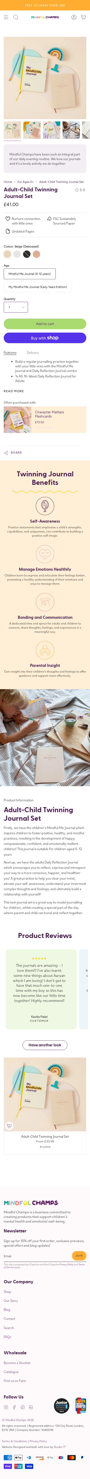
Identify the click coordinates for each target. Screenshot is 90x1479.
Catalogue (11, 1371)
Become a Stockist (17, 1362)
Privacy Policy (66, 1264)
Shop (7, 1291)
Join (79, 1255)
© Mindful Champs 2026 (18, 1420)
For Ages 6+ (26, 182)
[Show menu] (6, 17)
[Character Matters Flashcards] (17, 419)
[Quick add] (9, 1126)
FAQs (7, 1336)
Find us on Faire (15, 1380)
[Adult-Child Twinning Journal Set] (12, 130)
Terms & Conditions (14, 1441)
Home (8, 182)
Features (10, 352)
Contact (9, 1318)
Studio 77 (60, 1447)
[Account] (74, 17)
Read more (14, 391)
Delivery (33, 352)
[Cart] (83, 17)
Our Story (11, 1300)
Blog (7, 1309)
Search (9, 1327)
